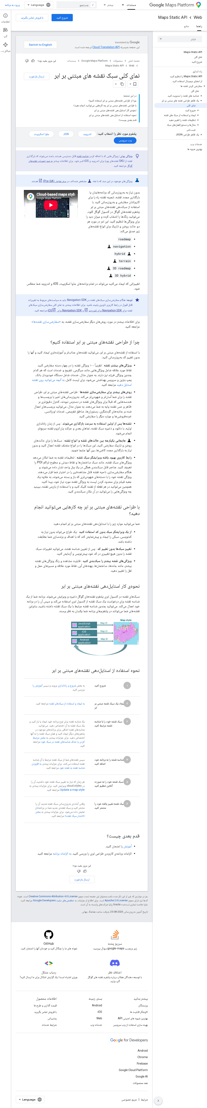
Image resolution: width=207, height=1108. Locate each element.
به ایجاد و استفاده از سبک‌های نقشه (67, 703)
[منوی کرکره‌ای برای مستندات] (122, 5)
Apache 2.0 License (116, 900)
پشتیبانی (52, 1018)
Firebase (142, 1063)
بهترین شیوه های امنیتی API (133, 1018)
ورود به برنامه (12, 4)
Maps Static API (172, 17)
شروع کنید (62, 17)
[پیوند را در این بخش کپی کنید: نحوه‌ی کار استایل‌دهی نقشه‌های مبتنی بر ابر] (57, 586)
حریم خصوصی (129, 1099)
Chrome (142, 1057)
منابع (186, 26)
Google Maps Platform (94, 60)
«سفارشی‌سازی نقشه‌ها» (46, 322)
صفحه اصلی (134, 60)
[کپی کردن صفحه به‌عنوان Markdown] (122, 84)
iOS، (66, 134)
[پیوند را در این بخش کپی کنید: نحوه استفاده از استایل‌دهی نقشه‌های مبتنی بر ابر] (48, 670)
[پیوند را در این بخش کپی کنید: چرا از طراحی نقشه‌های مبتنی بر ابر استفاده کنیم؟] (46, 342)
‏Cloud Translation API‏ (106, 47)
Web (198, 17)
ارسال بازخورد (36, 76)
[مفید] (33, 61)
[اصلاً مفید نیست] (27, 61)
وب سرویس (125, 140)
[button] (180, 86)
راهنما (199, 26)
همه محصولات (140, 1083)
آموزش (128, 846)
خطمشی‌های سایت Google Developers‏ (53, 900)
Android (97, 1005)
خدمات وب (96, 1024)
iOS (100, 1011)
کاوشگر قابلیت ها (139, 1011)
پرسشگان (143, 1005)
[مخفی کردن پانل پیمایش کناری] (158, 1101)
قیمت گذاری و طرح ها (45, 1005)
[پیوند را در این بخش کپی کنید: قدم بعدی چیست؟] (103, 836)
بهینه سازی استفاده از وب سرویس (130, 1024)
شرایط (144, 1099)
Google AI (142, 1076)
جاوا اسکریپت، (41, 134)
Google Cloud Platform (133, 1070)
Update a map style (72, 789)
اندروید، (87, 134)
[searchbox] (179, 39)
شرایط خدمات (49, 1024)
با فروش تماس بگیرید (32, 17)
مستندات (131, 5)
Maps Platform (179, 5)
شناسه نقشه (83, 156)
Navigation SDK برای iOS (65, 310)
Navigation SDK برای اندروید (105, 310)
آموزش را (37, 685)
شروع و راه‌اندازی (67, 685)
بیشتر (110, 5)
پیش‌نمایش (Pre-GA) (54, 181)
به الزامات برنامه (62, 853)
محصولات (118, 60)
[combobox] (76, 4)
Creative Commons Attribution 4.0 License (53, 896)
